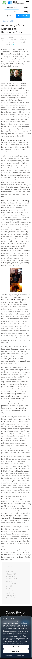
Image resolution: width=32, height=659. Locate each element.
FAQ (26, 7)
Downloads (23, 16)
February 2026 (11, 574)
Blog (26, 11)
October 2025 (11, 583)
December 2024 (11, 598)
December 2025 (11, 579)
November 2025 (11, 581)
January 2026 (10, 576)
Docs (16, 11)
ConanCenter (12, 7)
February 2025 (11, 595)
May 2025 (9, 588)
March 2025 (10, 593)
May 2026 (9, 571)
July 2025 (9, 586)
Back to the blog (7, 21)
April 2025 (9, 591)
